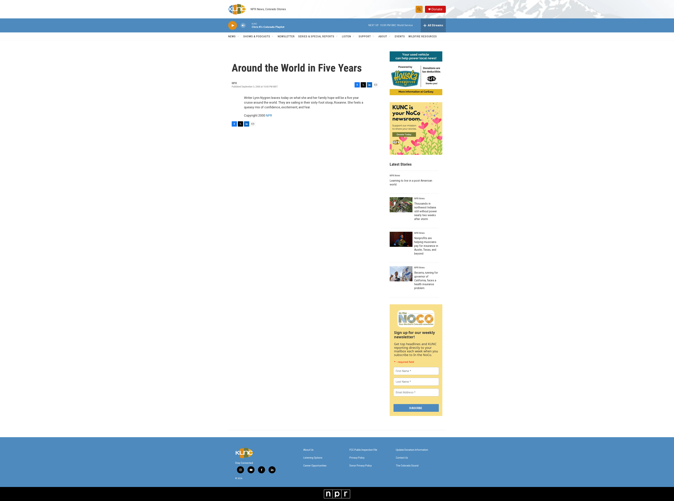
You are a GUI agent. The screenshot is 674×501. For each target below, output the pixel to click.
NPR (269, 115)
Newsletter (286, 36)
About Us (308, 450)
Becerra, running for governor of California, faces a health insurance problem (426, 280)
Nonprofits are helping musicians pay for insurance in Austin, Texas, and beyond (426, 245)
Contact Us (402, 457)
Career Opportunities (314, 465)
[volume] (243, 25)
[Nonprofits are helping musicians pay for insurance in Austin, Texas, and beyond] (401, 239)
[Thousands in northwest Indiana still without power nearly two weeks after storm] (401, 204)
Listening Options (312, 457)
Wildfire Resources (422, 36)
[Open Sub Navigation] (238, 36)
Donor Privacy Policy (360, 465)
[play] (232, 25)
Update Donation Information (412, 450)
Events (400, 36)
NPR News (395, 175)
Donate (436, 9)
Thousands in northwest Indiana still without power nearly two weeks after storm (425, 211)
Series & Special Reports (316, 36)
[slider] (248, 25)
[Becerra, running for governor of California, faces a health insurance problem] (401, 273)
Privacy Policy (357, 457)
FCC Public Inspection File (363, 450)
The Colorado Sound (407, 465)
